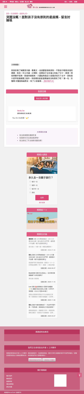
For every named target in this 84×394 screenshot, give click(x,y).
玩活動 (22, 2)
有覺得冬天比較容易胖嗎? (29, 138)
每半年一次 (35, 189)
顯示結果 (42, 202)
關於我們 (9, 376)
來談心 (17, 2)
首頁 (4, 2)
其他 (33, 192)
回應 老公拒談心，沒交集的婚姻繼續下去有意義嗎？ (42, 277)
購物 (31, 2)
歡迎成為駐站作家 (35, 360)
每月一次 (34, 182)
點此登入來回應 (42, 98)
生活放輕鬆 (14, 13)
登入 (66, 2)
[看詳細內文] (49, 81)
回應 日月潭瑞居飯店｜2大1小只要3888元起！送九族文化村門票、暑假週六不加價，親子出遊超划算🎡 (42, 261)
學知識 (12, 2)
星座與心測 (23, 13)
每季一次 (34, 185)
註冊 (70, 2)
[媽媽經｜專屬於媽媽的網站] (42, 6)
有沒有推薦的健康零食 (27, 135)
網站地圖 (9, 387)
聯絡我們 (9, 378)
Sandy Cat (20, 110)
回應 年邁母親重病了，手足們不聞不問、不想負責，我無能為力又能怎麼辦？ (42, 310)
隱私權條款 (10, 384)
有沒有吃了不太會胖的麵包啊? (30, 140)
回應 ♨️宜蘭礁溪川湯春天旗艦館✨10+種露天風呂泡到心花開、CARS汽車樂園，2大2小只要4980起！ (42, 293)
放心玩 (27, 2)
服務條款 (9, 381)
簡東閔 (31, 239)
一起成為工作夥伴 (49, 360)
